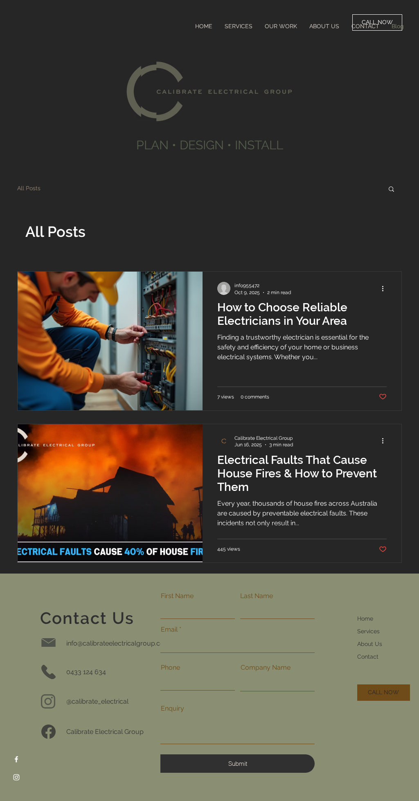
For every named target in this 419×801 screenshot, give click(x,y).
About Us (369, 644)
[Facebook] (16, 759)
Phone (170, 667)
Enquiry (172, 708)
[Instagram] (16, 777)
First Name (177, 596)
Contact (367, 656)
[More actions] (385, 288)
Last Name (256, 596)
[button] (391, 189)
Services (368, 631)
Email (169, 629)
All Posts (29, 188)
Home (365, 618)
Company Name (266, 667)
